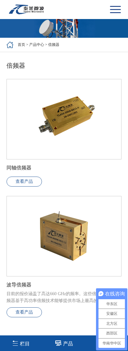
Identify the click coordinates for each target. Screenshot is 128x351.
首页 (21, 44)
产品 (68, 343)
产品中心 (36, 44)
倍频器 (53, 44)
